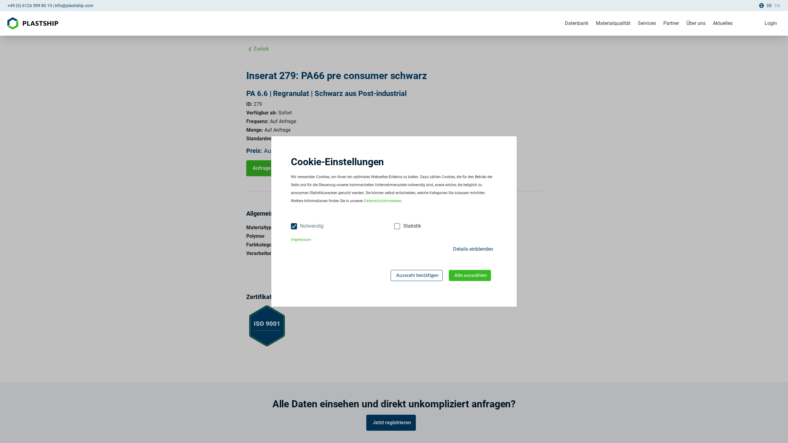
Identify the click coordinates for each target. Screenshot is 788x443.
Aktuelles (723, 23)
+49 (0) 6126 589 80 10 (29, 5)
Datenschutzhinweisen (383, 201)
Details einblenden (473, 249)
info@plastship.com (74, 5)
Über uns (696, 23)
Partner (671, 23)
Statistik (412, 226)
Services (647, 23)
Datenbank (577, 23)
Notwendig (312, 226)
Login (771, 23)
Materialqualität (613, 23)
